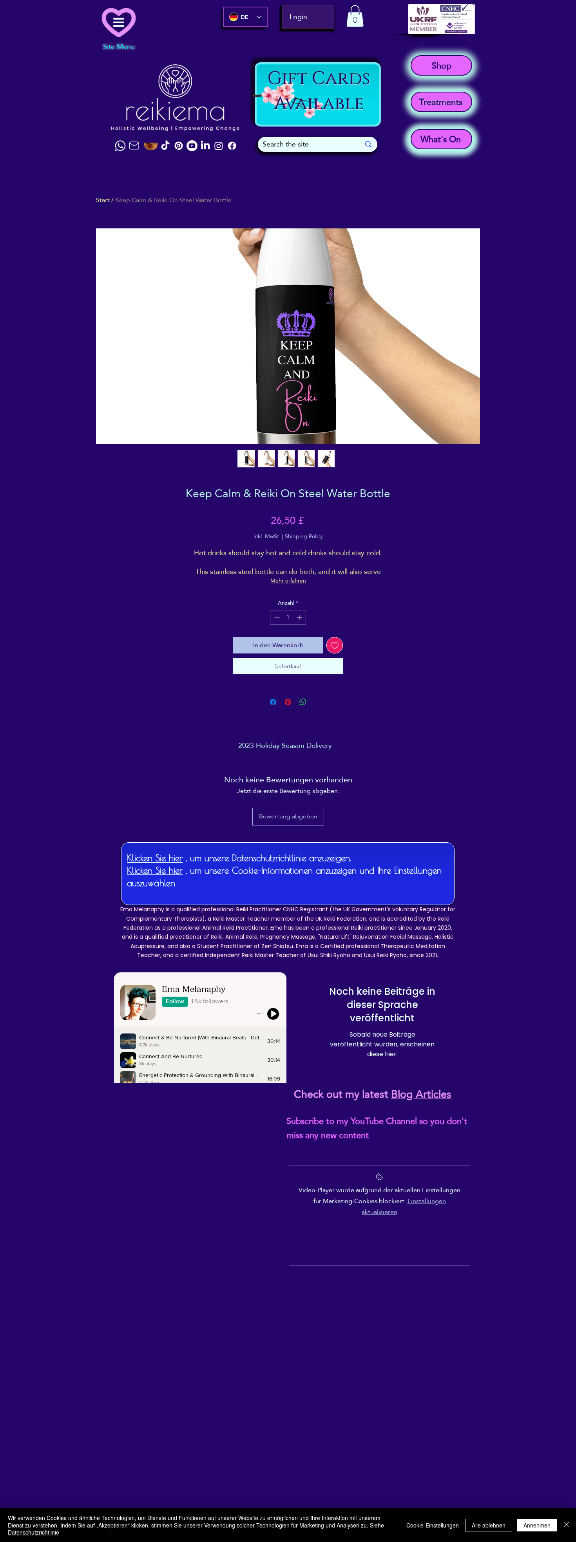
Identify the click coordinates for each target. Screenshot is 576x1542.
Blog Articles (421, 1094)
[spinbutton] (288, 617)
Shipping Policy (304, 537)
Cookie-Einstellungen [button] (432, 1525)
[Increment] (300, 617)
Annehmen (537, 1525)
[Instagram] (218, 145)
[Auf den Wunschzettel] (334, 645)
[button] (355, 16)
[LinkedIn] (205, 145)
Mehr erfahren (288, 580)
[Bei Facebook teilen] (273, 702)
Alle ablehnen (488, 1525)
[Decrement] (276, 617)
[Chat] (120, 146)
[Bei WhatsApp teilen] (303, 702)
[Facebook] (231, 145)
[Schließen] (566, 1525)
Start (103, 200)
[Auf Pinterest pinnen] (288, 702)
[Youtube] (192, 145)
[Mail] (134, 145)
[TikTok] (165, 145)
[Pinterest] (178, 145)
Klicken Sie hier (155, 857)
